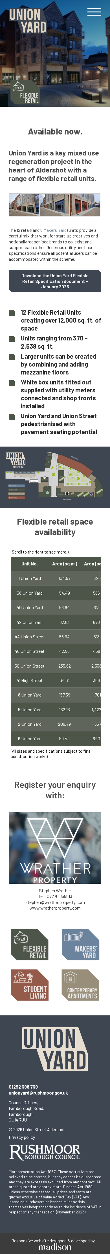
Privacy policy (22, 1137)
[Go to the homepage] (28, 20)
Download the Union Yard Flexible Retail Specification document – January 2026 (55, 281)
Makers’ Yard (55, 230)
